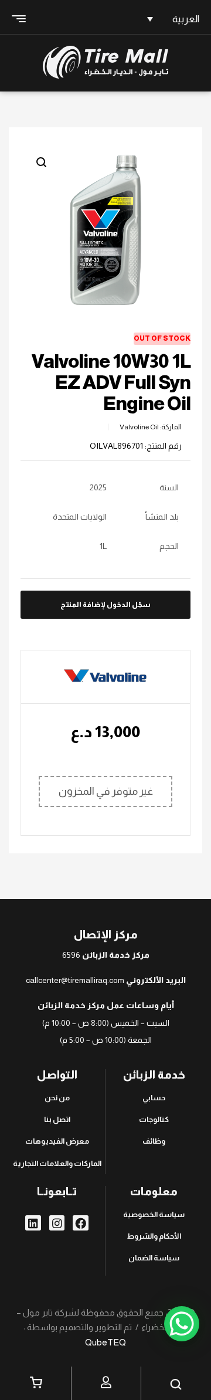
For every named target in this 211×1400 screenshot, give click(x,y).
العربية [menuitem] (185, 19)
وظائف (153, 1141)
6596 (71, 955)
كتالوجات (154, 1119)
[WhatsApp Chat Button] (181, 1323)
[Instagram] (57, 1223)
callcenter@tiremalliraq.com (75, 980)
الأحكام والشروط (154, 1236)
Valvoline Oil (139, 427)
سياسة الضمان (153, 1257)
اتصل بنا (57, 1119)
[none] (171, 19)
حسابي (153, 1097)
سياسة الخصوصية (154, 1214)
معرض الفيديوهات (57, 1141)
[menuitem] (171, 19)
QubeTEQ (105, 1342)
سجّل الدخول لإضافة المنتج (105, 605)
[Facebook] (81, 1223)
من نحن (57, 1097)
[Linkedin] (33, 1223)
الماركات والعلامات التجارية (57, 1163)
